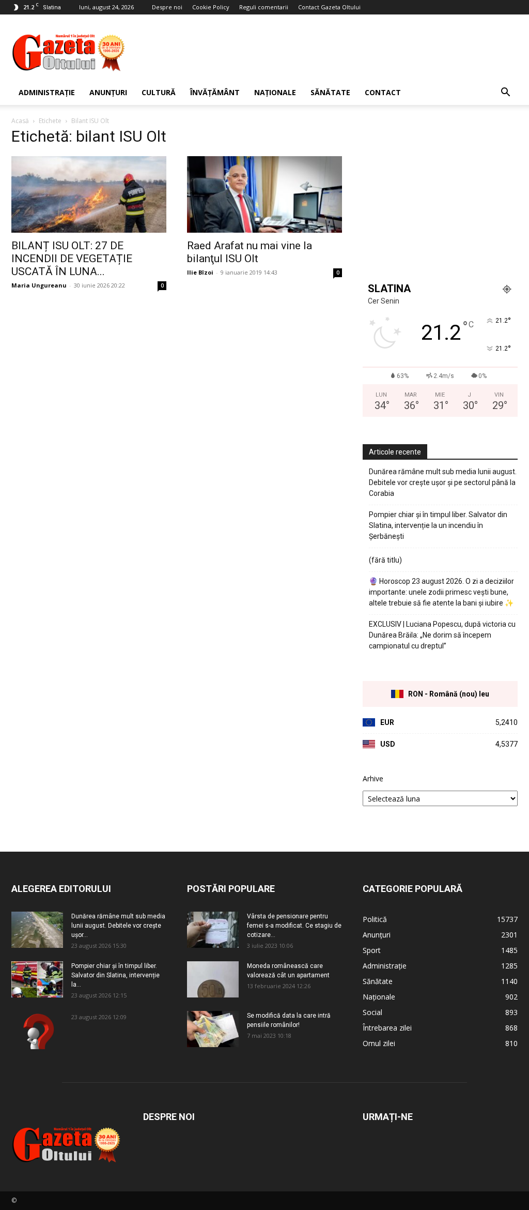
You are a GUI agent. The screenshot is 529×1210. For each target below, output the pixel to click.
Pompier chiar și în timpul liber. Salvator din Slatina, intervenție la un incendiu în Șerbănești (438, 525)
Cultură (159, 92)
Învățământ (215, 92)
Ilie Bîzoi (200, 272)
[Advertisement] (329, 52)
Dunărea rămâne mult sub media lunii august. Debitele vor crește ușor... (118, 926)
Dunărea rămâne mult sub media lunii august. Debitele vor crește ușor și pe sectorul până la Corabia (443, 482)
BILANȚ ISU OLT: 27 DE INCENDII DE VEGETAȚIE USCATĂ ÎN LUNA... (71, 258)
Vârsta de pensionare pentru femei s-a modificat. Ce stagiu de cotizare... (294, 926)
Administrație (47, 92)
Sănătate (330, 92)
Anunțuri (108, 92)
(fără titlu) (385, 560)
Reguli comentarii (263, 7)
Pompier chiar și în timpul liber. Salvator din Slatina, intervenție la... (115, 975)
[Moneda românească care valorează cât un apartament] (213, 979)
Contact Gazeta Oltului (329, 7)
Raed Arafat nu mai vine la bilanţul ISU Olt (249, 252)
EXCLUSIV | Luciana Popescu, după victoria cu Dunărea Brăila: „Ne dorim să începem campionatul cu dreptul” (442, 635)
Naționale (275, 92)
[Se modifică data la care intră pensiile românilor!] (213, 1029)
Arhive (373, 778)
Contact (383, 92)
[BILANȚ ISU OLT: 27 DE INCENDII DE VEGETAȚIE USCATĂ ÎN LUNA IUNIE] (88, 194)
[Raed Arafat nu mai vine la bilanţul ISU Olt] (264, 194)
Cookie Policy (210, 7)
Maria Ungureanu (39, 285)
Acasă (20, 120)
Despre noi (167, 7)
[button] (505, 93)
